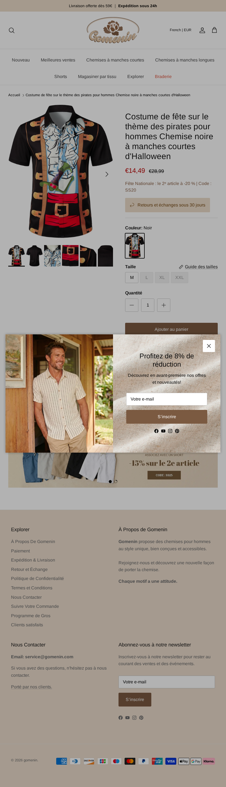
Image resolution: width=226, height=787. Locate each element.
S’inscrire (167, 416)
